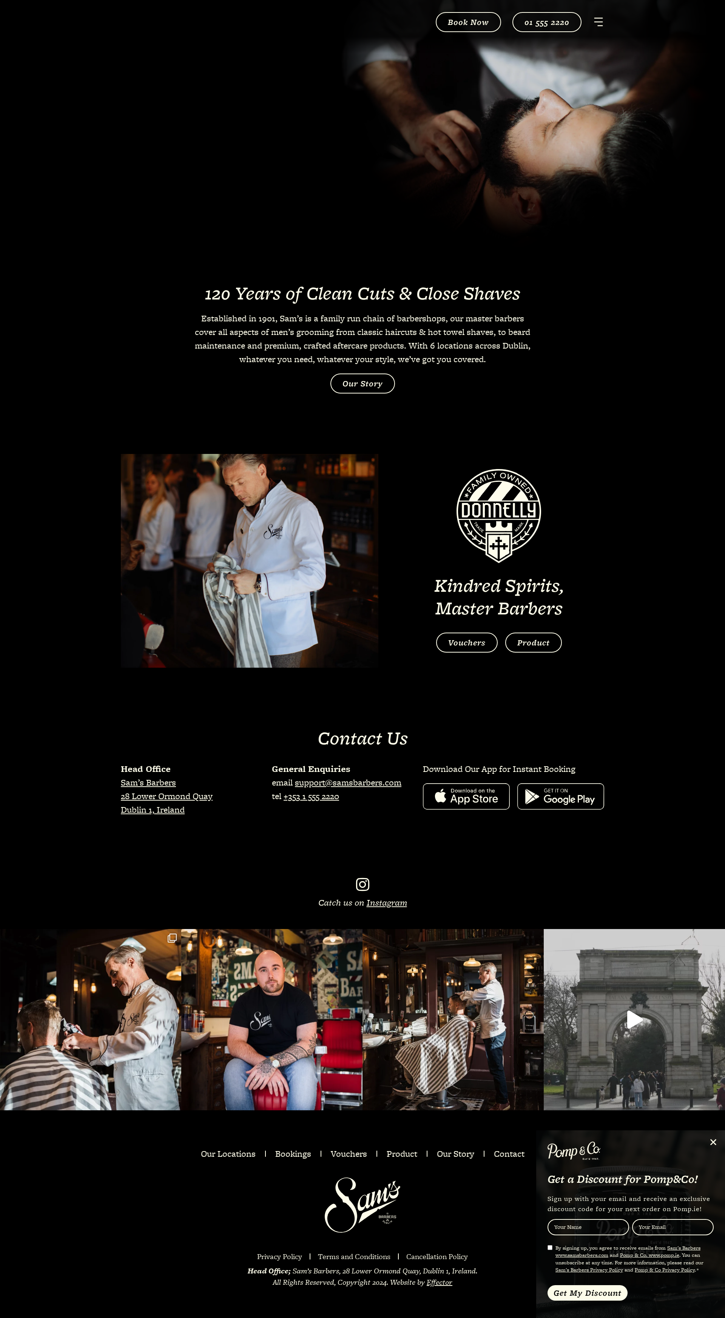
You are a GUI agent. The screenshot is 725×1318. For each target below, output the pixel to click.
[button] (713, 1142)
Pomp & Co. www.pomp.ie (649, 1255)
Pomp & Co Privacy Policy (665, 1269)
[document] (362, 659)
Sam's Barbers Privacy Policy (589, 1269)
